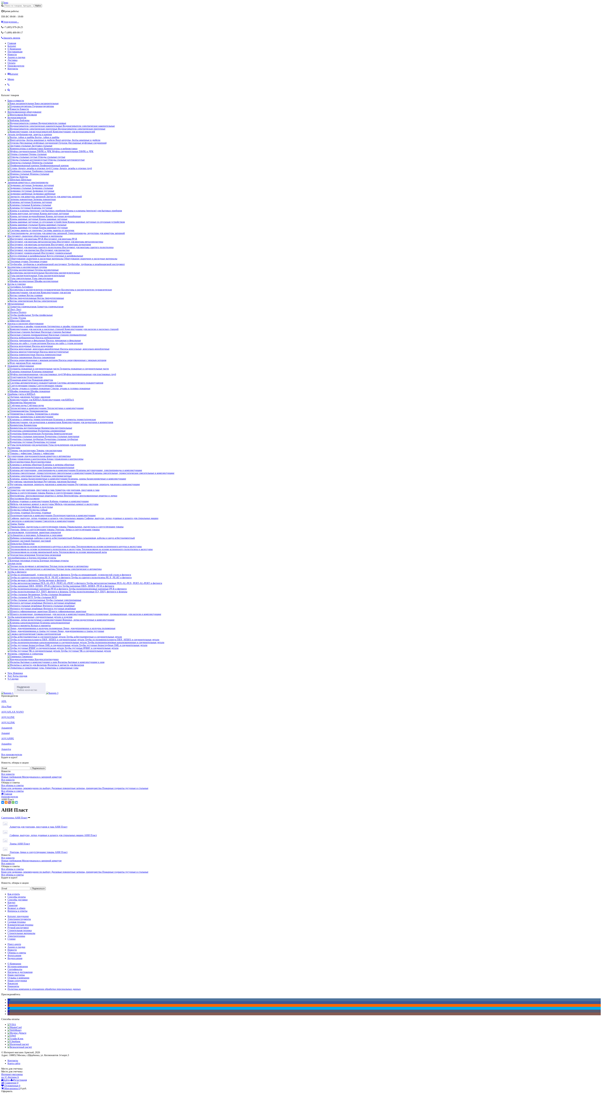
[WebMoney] (15, 1030)
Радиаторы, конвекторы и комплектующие (30, 416)
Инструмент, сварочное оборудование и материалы (35, 236)
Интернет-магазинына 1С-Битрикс (12, 1075)
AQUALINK (8, 722)
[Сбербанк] (14, 1041)
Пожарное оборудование (21, 366)
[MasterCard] (15, 1027)
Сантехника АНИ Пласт (14, 817)
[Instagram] (9, 1013)
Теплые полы (15, 563)
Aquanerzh (6, 728)
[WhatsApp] (13, 802)
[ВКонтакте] (2, 802)
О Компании (14, 49)
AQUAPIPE (7, 738)
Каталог (12, 46)
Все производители (11, 754)
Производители (16, 65)
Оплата (11, 63)
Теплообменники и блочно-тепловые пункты (32, 557)
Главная (12, 43)
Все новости (8, 774)
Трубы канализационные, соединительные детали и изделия (40, 617)
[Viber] (9, 802)
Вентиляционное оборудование (24, 112)
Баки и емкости (16, 100)
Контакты (13, 68)
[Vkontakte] (9, 999)
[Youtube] (9, 1011)
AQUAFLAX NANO (12, 712)
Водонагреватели (17, 117)
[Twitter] (9, 1008)
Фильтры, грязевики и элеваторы (25, 653)
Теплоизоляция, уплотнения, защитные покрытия (34, 532)
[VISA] (12, 1024)
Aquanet (5, 733)
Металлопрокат (16, 303)
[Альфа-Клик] (15, 1038)
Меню (11, 79)
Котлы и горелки (17, 284)
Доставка (12, 60)
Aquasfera (6, 744)
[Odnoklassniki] (8, 1005)
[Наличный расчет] (18, 1044)
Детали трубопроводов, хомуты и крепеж (30, 134)
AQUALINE (8, 717)
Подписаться (38, 768)
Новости (12, 54)
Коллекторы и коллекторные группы (27, 267)
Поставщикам (15, 51)
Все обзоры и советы (12, 785)
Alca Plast (6, 706)
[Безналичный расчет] (20, 1047)
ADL (4, 701)
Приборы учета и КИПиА (21, 394)
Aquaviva (6, 749)
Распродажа (14, 447)
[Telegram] (16, 802)
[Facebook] (8, 1002)
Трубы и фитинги (17, 572)
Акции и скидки (16, 57)
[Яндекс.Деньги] (17, 1033)
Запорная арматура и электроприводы (28, 182)
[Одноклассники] (6, 802)
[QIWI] (12, 1035)
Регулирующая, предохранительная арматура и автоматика (39, 456)
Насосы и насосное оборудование (26, 323)
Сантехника (14, 487)
